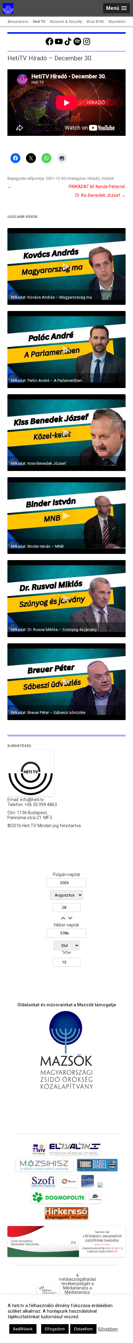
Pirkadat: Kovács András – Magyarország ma (51, 297)
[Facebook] (49, 44)
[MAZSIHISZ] (44, 1171)
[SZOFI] (43, 1187)
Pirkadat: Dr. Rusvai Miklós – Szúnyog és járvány (54, 629)
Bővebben (108, 1329)
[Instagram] (86, 44)
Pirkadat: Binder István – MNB (37, 546)
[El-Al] (75, 1155)
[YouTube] (58, 44)
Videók (107, 178)
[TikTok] (68, 44)
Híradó (94, 178)
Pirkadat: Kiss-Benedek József (38, 463)
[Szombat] (87, 1187)
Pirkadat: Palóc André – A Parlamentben (46, 380)
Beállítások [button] (23, 1329)
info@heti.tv (32, 799)
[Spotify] (77, 44)
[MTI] (68, 1187)
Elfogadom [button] (55, 1329)
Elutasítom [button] (83, 1329)
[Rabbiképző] (100, 1187)
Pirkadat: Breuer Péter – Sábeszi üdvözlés (48, 712)
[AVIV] (39, 1155)
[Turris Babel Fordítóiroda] (97, 1171)
